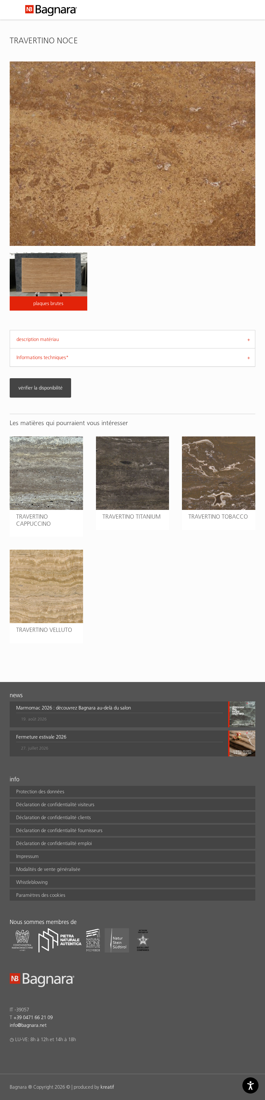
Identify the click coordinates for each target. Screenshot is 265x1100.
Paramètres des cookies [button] (40, 895)
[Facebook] (13, 1056)
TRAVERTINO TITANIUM (131, 516)
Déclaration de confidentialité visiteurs (55, 804)
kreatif (107, 1087)
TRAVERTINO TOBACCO (218, 516)
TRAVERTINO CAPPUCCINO (33, 520)
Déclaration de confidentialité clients (53, 817)
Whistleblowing (32, 882)
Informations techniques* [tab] (42, 357)
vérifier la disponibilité (40, 388)
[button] (119, 714)
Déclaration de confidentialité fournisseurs (59, 830)
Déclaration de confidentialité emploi (54, 843)
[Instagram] (26, 1056)
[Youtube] (51, 1056)
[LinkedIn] (38, 1056)
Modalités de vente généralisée (48, 869)
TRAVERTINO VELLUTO (44, 629)
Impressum (27, 856)
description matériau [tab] (37, 339)
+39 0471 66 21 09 (33, 1017)
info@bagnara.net (28, 1025)
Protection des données (40, 791)
